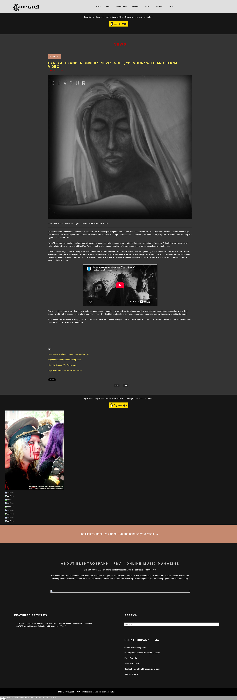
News (108, 6)
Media (148, 6)
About (172, 6)
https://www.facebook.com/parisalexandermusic (68, 354)
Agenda (160, 6)
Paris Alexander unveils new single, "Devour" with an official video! (114, 64)
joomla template (108, 692)
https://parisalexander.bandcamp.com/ (64, 360)
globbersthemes (91, 692)
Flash (53, 70)
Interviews (121, 6)
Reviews (136, 6)
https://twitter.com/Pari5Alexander (62, 365)
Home (98, 6)
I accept (3, 699)
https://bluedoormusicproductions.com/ (65, 371)
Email (191, 71)
